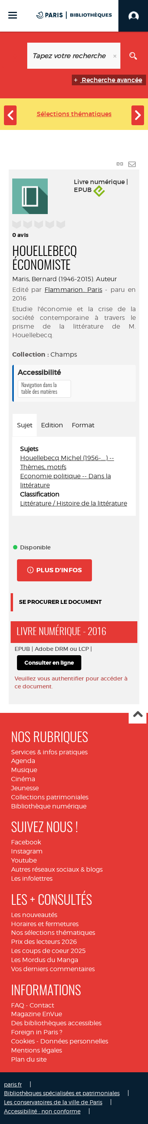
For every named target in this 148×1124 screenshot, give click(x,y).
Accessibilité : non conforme (42, 1111)
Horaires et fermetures (45, 924)
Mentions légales (36, 1050)
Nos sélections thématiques (53, 932)
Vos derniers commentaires (53, 969)
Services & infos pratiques (49, 752)
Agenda (23, 761)
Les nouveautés (34, 915)
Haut (137, 715)
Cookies (23, 1041)
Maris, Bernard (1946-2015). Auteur (64, 279)
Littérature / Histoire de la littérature (73, 503)
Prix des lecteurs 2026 (44, 941)
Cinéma (23, 779)
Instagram (27, 851)
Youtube (24, 860)
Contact (42, 1005)
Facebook (26, 842)
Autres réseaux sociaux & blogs (57, 869)
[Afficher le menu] (12, 15)
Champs (64, 354)
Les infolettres (31, 878)
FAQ (17, 1005)
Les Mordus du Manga (44, 960)
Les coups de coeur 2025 (48, 951)
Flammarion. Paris (73, 289)
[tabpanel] (74, 476)
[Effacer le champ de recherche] (115, 56)
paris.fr (13, 1084)
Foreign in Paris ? (36, 1032)
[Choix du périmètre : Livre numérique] (15, 56)
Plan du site (29, 1059)
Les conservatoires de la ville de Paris (53, 1102)
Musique (24, 770)
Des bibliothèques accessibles (56, 1023)
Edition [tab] (52, 425)
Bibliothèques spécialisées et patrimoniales (62, 1093)
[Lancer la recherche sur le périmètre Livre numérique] (133, 56)
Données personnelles (74, 1041)
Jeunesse (25, 788)
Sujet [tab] (24, 425)
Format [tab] (83, 425)
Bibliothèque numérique (48, 806)
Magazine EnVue (36, 1014)
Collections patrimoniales (49, 797)
